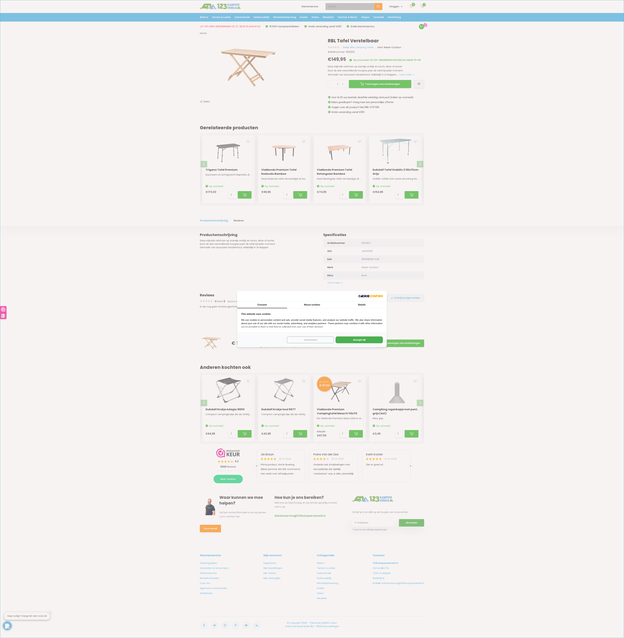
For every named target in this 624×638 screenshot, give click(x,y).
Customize (310, 339)
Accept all (359, 339)
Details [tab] (362, 304)
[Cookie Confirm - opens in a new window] (370, 296)
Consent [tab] (262, 304)
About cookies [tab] (312, 304)
